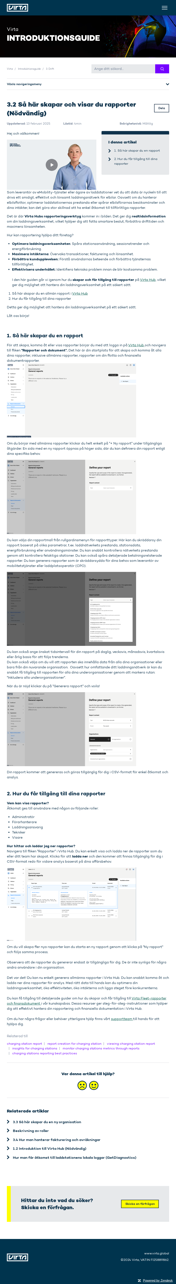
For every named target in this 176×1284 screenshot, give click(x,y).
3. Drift (50, 68)
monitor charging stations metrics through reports (101, 1048)
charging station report (24, 1044)
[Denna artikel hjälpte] (93, 1085)
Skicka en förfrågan (140, 1204)
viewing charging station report (131, 1044)
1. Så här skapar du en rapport (137, 150)
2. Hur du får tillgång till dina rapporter (135, 161)
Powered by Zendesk (158, 1280)
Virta (10, 68)
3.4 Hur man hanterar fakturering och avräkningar (56, 1139)
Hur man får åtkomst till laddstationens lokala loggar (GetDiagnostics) (74, 1157)
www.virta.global (156, 1253)
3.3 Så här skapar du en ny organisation (47, 1122)
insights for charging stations (34, 1048)
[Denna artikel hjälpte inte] (82, 1085)
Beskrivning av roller (31, 1130)
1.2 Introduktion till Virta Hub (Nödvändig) (49, 1148)
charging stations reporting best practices (44, 1053)
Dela (161, 108)
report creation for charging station (74, 1044)
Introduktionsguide (29, 68)
